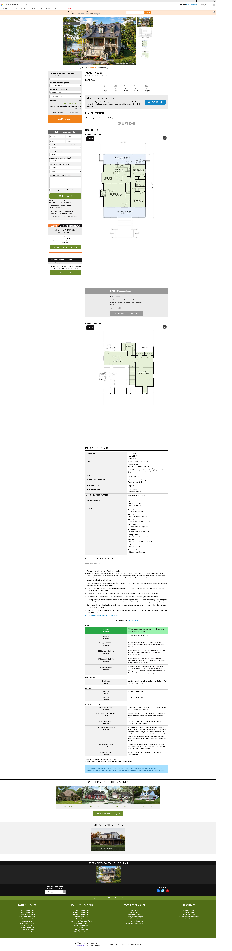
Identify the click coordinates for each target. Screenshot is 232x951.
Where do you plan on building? (60, 165)
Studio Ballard (135, 919)
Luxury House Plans (81, 923)
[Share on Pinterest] (134, 123)
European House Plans (27, 917)
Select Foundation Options (59, 83)
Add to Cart (65, 118)
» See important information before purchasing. (101, 615)
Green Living (135, 910)
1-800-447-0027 (72, 112)
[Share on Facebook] (126, 123)
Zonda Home (189, 919)
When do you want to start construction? (63, 145)
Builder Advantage (189, 912)
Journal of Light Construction (189, 917)
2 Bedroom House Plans (81, 910)
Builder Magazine (189, 915)
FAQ (115, 898)
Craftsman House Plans (27, 915)
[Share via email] (119, 123)
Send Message (65, 196)
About (121, 898)
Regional (40, 9)
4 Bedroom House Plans (81, 915)
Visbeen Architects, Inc (135, 921)
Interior (24, 9)
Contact (127, 898)
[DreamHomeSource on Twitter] (162, 890)
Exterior (32, 9)
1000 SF (81, 928)
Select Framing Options (58, 89)
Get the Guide (65, 273)
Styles (95, 898)
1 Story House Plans (81, 930)
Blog (63, 9)
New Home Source (189, 910)
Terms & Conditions (85, 14)
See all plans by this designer (108, 813)
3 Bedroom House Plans (81, 912)
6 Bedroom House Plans (81, 919)
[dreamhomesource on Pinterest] (167, 890)
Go (214, 5)
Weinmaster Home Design (135, 923)
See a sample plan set (93, 563)
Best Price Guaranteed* (72, 103)
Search (88, 898)
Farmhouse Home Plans (27, 919)
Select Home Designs (135, 915)
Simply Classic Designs (135, 917)
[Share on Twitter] (130, 123)
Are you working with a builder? (60, 158)
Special (48, 9)
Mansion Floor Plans (81, 925)
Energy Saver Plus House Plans (81, 921)
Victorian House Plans (27, 932)
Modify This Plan (155, 102)
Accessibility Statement (134, 944)
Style (11, 9)
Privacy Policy (98, 14)
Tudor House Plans (27, 930)
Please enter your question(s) (60, 175)
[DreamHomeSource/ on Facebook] (158, 890)
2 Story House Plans (81, 932)
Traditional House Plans (27, 928)
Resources (102, 898)
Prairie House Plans (27, 923)
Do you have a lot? (55, 151)
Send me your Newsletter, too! (62, 190)
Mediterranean (27, 921)
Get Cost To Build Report (65, 247)
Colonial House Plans (27, 910)
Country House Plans (101, 75)
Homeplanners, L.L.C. (135, 912)
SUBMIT (147, 13)
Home (87, 75)
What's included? (54, 76)
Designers (56, 9)
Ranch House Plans (27, 925)
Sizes (17, 9)
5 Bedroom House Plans (81, 917)
